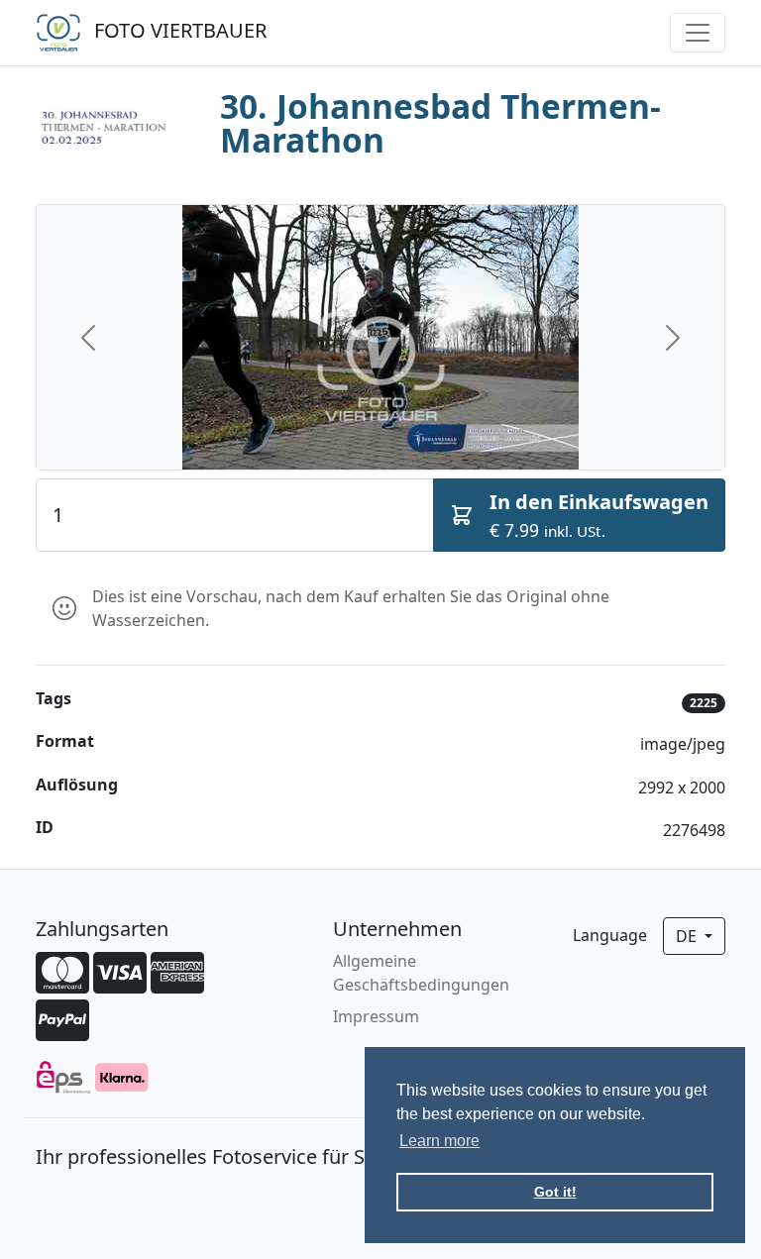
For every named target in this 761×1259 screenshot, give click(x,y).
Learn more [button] (439, 1140)
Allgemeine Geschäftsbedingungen (421, 973)
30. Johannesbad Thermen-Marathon (440, 122)
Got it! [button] (555, 1192)
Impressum (376, 1016)
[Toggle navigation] (697, 32)
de (688, 936)
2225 (703, 702)
